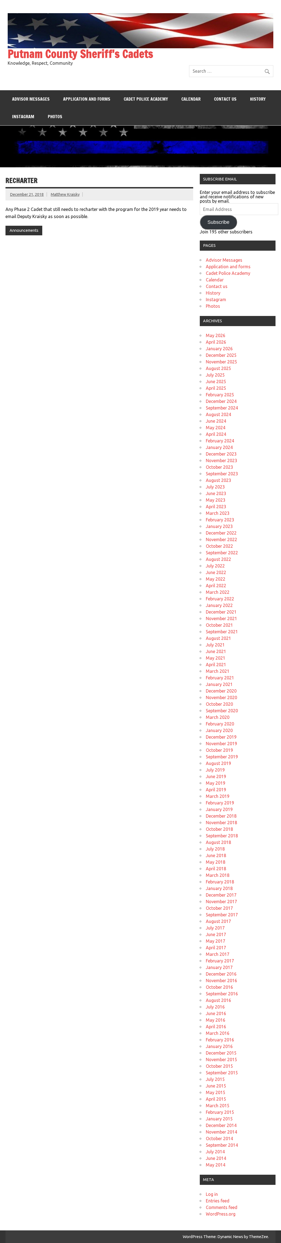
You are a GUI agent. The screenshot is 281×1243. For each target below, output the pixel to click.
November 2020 (221, 697)
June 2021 (216, 651)
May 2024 (215, 427)
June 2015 (216, 1085)
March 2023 (217, 513)
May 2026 (215, 335)
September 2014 (222, 1145)
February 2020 (220, 723)
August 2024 (218, 414)
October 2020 (219, 704)
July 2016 (215, 1006)
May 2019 (215, 783)
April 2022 (216, 585)
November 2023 (221, 460)
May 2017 (215, 941)
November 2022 (221, 539)
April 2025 (216, 388)
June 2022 (216, 572)
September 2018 (222, 835)
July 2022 (215, 565)
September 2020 (222, 710)
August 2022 (218, 559)
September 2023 (222, 473)
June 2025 (216, 381)
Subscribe (218, 222)
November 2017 (221, 901)
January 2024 (219, 447)
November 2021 (221, 618)
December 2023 (221, 453)
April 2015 (216, 1099)
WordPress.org (220, 1213)
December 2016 (221, 973)
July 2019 (215, 769)
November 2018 (221, 822)
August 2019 (218, 763)
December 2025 (221, 355)
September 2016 (222, 993)
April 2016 (216, 1026)
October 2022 (219, 546)
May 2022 (215, 579)
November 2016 (221, 980)
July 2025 (215, 374)
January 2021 (219, 684)
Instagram (23, 117)
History (258, 99)
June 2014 (216, 1158)
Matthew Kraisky (65, 194)
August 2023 (218, 480)
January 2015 (219, 1118)
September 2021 (222, 631)
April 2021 (216, 664)
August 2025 (218, 368)
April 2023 (216, 506)
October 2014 (219, 1138)
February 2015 (220, 1112)
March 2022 (217, 592)
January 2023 (219, 526)
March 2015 (217, 1105)
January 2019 (219, 809)
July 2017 (215, 927)
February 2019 (220, 802)
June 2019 (216, 776)
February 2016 (220, 1039)
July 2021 (215, 644)
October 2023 (219, 467)
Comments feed (221, 1207)
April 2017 (216, 947)
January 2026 (219, 348)
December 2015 (221, 1052)
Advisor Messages (31, 99)
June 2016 (216, 1013)
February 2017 (220, 960)
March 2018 (217, 875)
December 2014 (221, 1125)
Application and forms (86, 99)
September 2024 (222, 407)
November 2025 (221, 361)
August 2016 (218, 1000)
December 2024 (221, 401)
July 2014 (215, 1151)
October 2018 (219, 829)
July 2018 (215, 848)
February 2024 (220, 440)
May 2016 (215, 1020)
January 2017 (219, 967)
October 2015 (219, 1066)
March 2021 (217, 671)
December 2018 (221, 815)
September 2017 (222, 914)
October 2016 (219, 987)
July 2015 (215, 1079)
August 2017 (218, 921)
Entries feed (217, 1200)
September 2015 (222, 1072)
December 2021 (221, 611)
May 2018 (215, 862)
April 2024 (216, 434)
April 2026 (216, 342)
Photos (55, 117)
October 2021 (219, 625)
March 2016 (217, 1033)
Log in (212, 1194)
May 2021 (215, 658)
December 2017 (221, 894)
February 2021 (220, 677)
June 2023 (216, 493)
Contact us (225, 99)
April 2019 (216, 789)
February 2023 (220, 519)
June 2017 (216, 934)
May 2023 (215, 500)
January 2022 (219, 605)
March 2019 (217, 796)
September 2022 (222, 552)
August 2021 (218, 638)
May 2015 (215, 1092)
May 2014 (215, 1164)
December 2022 (221, 532)
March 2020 (217, 717)
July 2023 (215, 486)
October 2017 (219, 908)
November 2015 (221, 1059)
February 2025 (220, 394)
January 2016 (219, 1046)
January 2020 (219, 730)
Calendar (191, 99)
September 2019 (222, 756)
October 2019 (219, 750)
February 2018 (220, 881)
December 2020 (221, 690)
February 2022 (220, 598)
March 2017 (217, 954)
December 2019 (221, 736)
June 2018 (216, 855)
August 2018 (218, 842)
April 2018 (216, 868)
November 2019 (221, 743)
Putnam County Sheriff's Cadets (80, 53)
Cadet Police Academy (146, 99)
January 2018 (219, 888)
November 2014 (221, 1131)
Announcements (24, 230)
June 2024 (216, 421)
